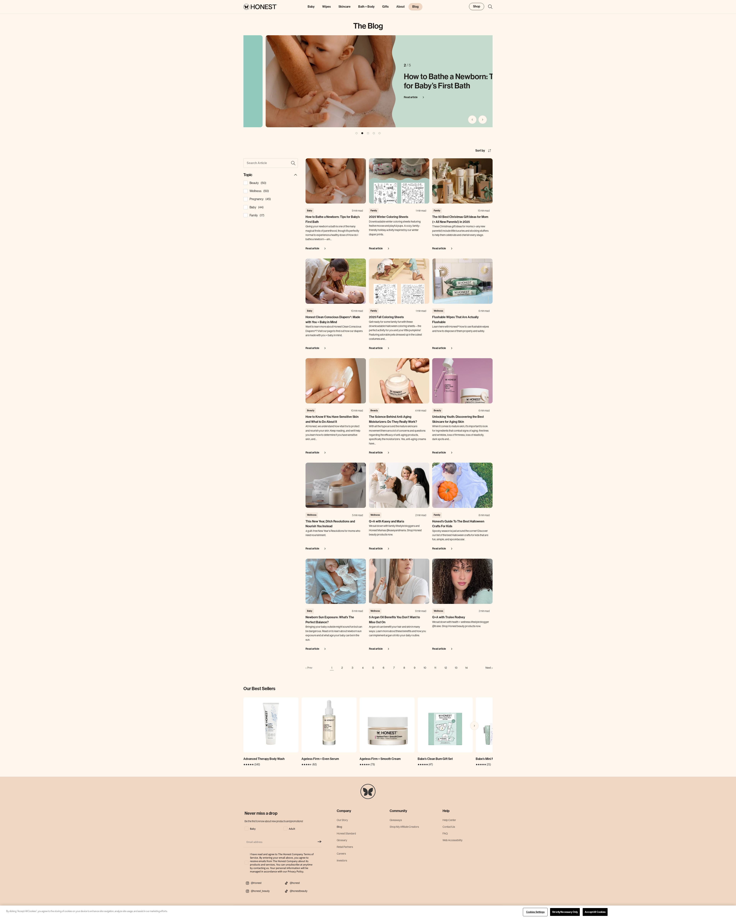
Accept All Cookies (595, 912)
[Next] (474, 726)
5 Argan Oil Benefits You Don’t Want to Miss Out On (394, 619)
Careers (341, 853)
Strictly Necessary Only (565, 912)
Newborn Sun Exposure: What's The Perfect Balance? (330, 619)
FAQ (445, 833)
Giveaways (396, 820)
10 (425, 667)
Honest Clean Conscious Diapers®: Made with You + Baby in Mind (333, 319)
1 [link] (331, 668)
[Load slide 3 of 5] (368, 133)
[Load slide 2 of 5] (362, 133)
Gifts (385, 6)
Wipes (326, 6)
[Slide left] (472, 119)
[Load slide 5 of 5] (379, 133)
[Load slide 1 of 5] (356, 133)
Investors (342, 860)
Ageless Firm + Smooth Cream (380, 759)
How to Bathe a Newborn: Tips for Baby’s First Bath (431, 81)
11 (435, 667)
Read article (388, 97)
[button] (488, 6)
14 (466, 667)
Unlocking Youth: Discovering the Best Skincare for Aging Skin (458, 419)
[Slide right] (482, 119)
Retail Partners (345, 847)
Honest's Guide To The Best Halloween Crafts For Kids (458, 524)
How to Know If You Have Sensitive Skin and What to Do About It (332, 419)
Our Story (342, 820)
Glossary (342, 840)
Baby (311, 6)
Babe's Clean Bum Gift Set (435, 759)
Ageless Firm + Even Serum (320, 759)
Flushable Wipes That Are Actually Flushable (455, 319)
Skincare (344, 6)
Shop (476, 6)
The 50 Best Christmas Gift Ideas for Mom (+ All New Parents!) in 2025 (460, 219)
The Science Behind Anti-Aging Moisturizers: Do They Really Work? (393, 419)
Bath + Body (366, 6)
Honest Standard (346, 833)
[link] (309, 667)
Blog (339, 826)
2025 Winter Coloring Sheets (388, 217)
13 (456, 667)
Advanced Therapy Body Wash (264, 759)
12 (445, 667)
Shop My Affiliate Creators (404, 826)
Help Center (449, 820)
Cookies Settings (535, 912)
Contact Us (449, 826)
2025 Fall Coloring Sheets (386, 317)
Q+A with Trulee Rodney (448, 617)
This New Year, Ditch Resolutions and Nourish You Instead (330, 524)
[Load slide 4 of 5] (374, 133)
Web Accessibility (452, 840)
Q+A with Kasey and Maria (386, 521)
